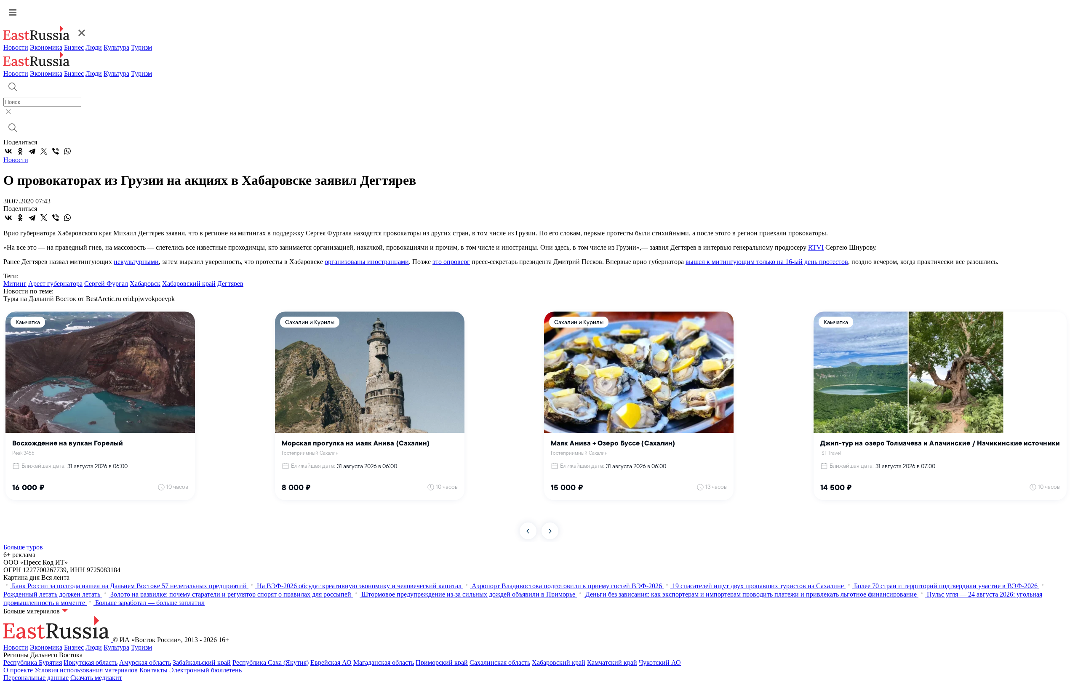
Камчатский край (612, 662)
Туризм (141, 47)
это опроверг (451, 261)
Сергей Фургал (106, 283)
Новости (15, 47)
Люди (93, 47)
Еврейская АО (331, 662)
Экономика (46, 47)
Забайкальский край (202, 662)
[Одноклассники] (20, 151)
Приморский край (442, 662)
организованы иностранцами (367, 261)
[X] (44, 151)
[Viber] (56, 151)
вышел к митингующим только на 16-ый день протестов (767, 261)
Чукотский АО (660, 662)
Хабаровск (145, 283)
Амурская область (145, 662)
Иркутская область (90, 662)
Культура (116, 47)
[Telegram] (32, 151)
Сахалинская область (500, 662)
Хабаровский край (189, 283)
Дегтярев (230, 283)
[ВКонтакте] (8, 151)
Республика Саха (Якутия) (270, 662)
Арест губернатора (55, 283)
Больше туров (23, 547)
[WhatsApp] (67, 151)
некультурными (136, 261)
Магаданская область (383, 662)
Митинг (15, 283)
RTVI (816, 247)
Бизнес (74, 47)
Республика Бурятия (32, 662)
